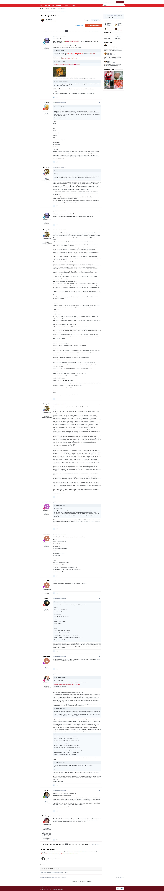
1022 (63, 31)
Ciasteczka (89, 881)
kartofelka (46, 102)
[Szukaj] (123, 5)
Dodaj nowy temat (79, 25)
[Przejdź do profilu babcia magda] (47, 820)
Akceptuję (120, 888)
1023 (66, 31)
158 (47, 609)
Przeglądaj (58, 5)
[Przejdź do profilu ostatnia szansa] (47, 506)
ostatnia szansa (46, 502)
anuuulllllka (46, 534)
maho (46, 674)
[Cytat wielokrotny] (54, 97)
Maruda (109, 27)
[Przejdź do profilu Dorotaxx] (42, 20)
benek (46, 36)
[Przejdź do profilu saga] (116, 29)
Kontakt (84, 881)
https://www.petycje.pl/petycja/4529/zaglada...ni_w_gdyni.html (67, 64)
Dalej (86, 31)
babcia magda (46, 816)
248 (47, 513)
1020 (57, 31)
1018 (51, 31)
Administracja (53, 8)
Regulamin (47, 8)
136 (47, 827)
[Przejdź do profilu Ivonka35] (47, 603)
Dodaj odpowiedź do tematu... (54, 858)
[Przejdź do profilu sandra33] (47, 795)
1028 (83, 31)
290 (47, 545)
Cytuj (57, 97)
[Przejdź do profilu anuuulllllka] (47, 538)
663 (47, 801)
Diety (55, 20)
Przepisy (41, 5)
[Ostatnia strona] (89, 31)
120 (47, 113)
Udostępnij (86, 20)
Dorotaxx (50, 19)
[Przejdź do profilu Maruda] (105, 29)
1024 (70, 31)
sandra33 (46, 790)
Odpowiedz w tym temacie (94, 25)
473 (47, 47)
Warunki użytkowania (58, 889)
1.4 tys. (47, 178)
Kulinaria (47, 5)
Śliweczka (109, 23)
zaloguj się (82, 851)
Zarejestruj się (120, 1)
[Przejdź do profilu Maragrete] (47, 172)
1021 (60, 31)
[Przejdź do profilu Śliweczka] (105, 24)
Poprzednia (45, 31)
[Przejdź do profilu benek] (47, 40)
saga (119, 27)
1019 (54, 31)
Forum (53, 5)
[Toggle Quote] (54, 50)
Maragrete (46, 167)
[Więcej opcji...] (100, 36)
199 (47, 685)
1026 (76, 31)
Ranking (73, 5)
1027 (79, 31)
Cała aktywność (66, 5)
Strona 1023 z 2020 (95, 31)
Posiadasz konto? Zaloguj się (107, 1)
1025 (73, 31)
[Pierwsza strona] (42, 31)
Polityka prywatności (77, 881)
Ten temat (118, 5)
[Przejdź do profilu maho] (47, 678)
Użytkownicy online (61, 8)
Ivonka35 (46, 598)
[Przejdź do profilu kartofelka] (47, 107)
